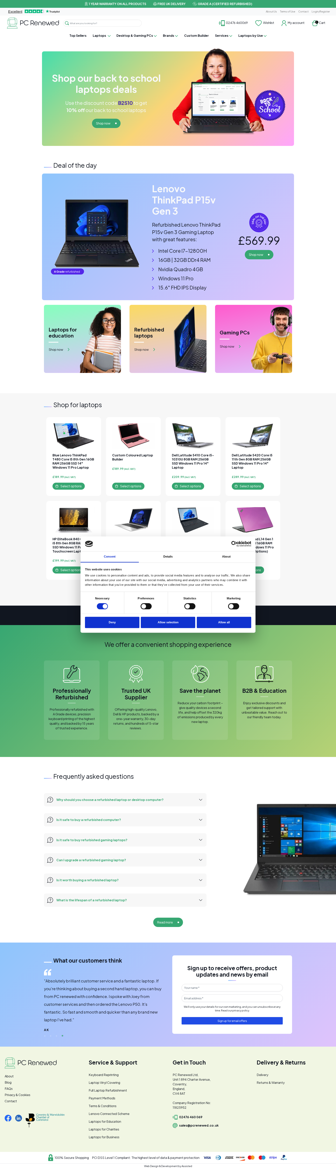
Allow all (224, 622)
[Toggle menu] (110, 36)
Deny (112, 622)
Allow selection (168, 622)
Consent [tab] (110, 556)
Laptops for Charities (104, 1129)
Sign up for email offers (232, 1021)
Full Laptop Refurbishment (108, 1090)
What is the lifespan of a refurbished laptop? (91, 900)
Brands (168, 35)
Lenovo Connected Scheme (109, 1114)
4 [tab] (62, 1036)
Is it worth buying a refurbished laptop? (87, 880)
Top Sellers (78, 35)
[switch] (146, 606)
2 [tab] (51, 1036)
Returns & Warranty (271, 1082)
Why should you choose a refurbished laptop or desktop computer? (110, 800)
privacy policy (240, 1010)
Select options (71, 486)
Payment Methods (102, 1098)
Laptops (99, 35)
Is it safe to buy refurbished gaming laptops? (91, 840)
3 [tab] (57, 1036)
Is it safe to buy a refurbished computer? (88, 820)
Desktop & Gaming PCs (134, 35)
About (9, 1076)
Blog (8, 1082)
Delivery (262, 1075)
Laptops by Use (250, 35)
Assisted (187, 1166)
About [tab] (226, 556)
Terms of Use (287, 11)
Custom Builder (196, 35)
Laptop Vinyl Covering (104, 1082)
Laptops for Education (105, 1121)
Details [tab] (168, 556)
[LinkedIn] (20, 1118)
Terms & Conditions (102, 1106)
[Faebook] (10, 1118)
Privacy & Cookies (17, 1095)
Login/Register (321, 11)
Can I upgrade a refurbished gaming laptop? (91, 860)
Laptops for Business (104, 1137)
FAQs (9, 1089)
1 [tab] (45, 1036)
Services (221, 35)
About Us (271, 11)
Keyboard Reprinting (104, 1075)
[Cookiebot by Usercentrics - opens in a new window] (234, 544)
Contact (303, 11)
